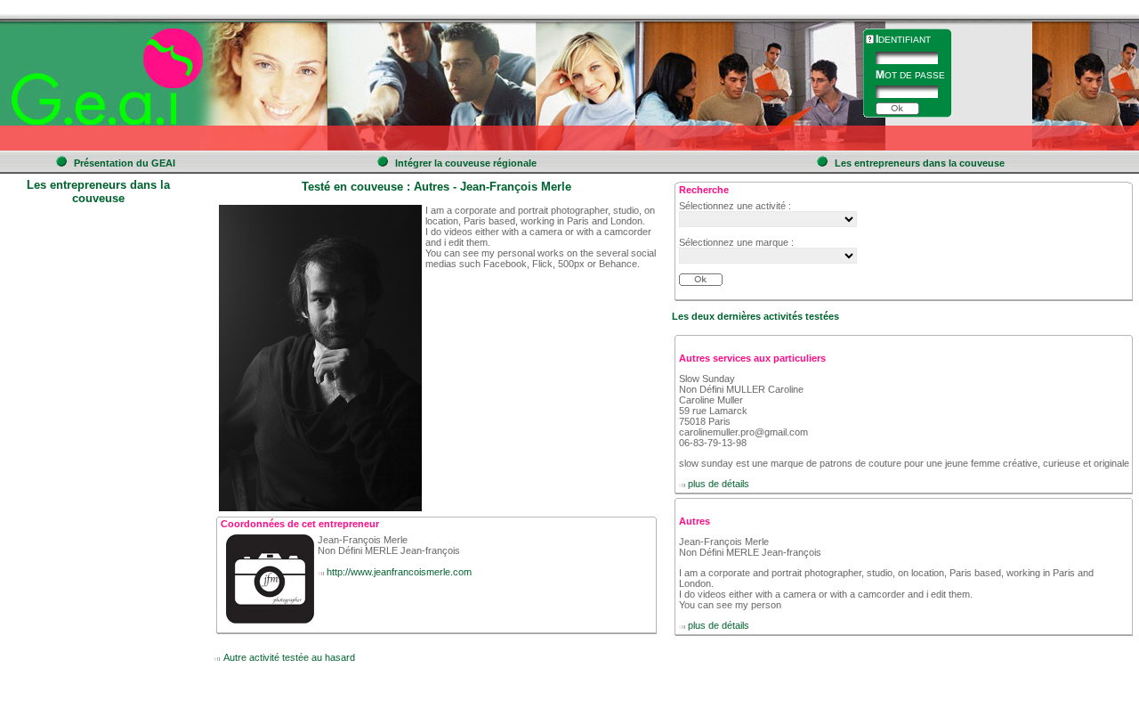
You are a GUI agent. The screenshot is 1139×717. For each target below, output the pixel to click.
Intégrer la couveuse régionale (466, 163)
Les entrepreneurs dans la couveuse (920, 163)
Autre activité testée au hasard (289, 657)
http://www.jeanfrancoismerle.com (399, 571)
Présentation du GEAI (124, 163)
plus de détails (718, 483)
